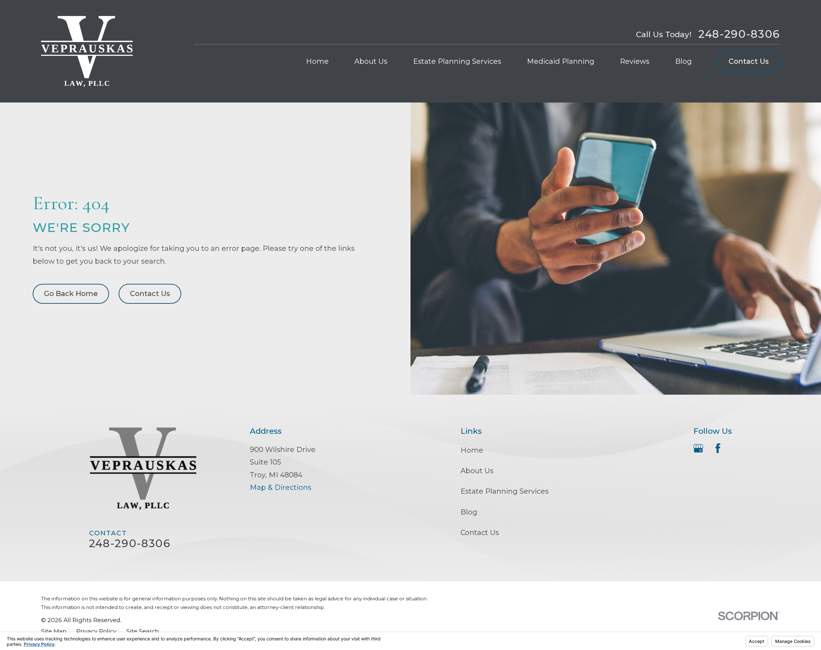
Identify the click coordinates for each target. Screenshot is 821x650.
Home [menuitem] (317, 61)
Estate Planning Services (505, 491)
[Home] (87, 51)
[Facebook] (718, 448)
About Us (477, 470)
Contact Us (749, 61)
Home (472, 450)
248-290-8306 (739, 34)
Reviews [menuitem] (634, 61)
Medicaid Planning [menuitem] (560, 61)
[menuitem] (53, 632)
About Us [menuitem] (370, 61)
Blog (469, 512)
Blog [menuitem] (683, 61)
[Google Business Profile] (698, 448)
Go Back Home (71, 293)
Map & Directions (280, 487)
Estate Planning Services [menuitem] (457, 61)
